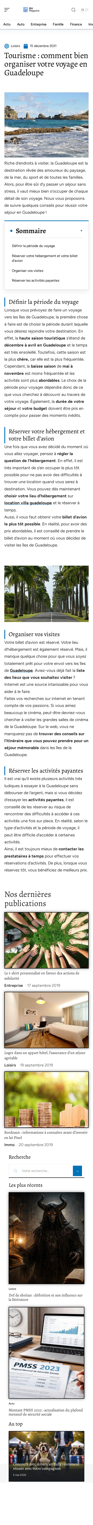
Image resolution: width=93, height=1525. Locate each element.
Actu (11, 1403)
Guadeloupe (21, 670)
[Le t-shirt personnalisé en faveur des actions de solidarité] (46, 940)
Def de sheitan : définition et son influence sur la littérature (46, 1297)
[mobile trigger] (8, 10)
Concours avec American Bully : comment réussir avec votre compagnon (46, 1466)
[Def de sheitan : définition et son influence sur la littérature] (46, 1238)
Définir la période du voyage (33, 246)
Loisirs (10, 1065)
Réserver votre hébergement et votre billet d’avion (45, 258)
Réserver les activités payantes (35, 280)
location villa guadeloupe (28, 502)
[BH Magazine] (31, 10)
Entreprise (13, 985)
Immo (9, 1145)
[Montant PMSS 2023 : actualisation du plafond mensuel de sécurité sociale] (46, 1353)
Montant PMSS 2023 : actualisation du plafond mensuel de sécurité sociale (46, 1412)
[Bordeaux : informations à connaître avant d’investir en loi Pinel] (46, 1100)
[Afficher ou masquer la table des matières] (64, 230)
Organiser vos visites (27, 271)
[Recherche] (74, 10)
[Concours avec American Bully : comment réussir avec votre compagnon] (46, 1456)
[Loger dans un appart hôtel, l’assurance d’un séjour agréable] (46, 1020)
